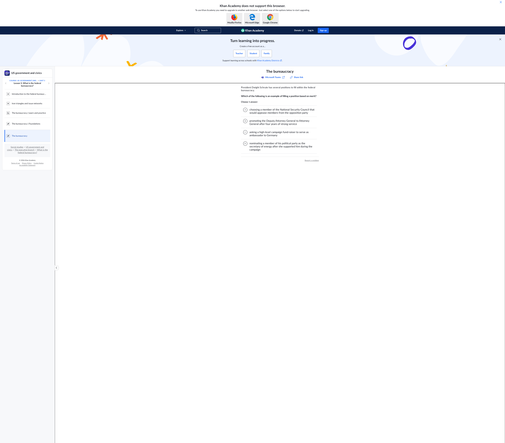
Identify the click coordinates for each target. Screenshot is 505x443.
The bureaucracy (19, 136)
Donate (297, 30)
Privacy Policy (27, 163)
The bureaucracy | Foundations (26, 124)
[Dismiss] (501, 2)
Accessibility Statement (27, 165)
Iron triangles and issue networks (27, 103)
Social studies (17, 147)
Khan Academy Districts (268, 61)
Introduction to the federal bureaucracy (29, 94)
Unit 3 (42, 80)
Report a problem (312, 160)
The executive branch (24, 150)
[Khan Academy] (252, 30)
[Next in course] (48, 83)
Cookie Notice (39, 163)
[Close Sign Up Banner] (500, 39)
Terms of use (15, 163)
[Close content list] (57, 267)
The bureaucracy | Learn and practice (29, 113)
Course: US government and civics (23, 80)
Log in (311, 30)
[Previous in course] (5, 83)
